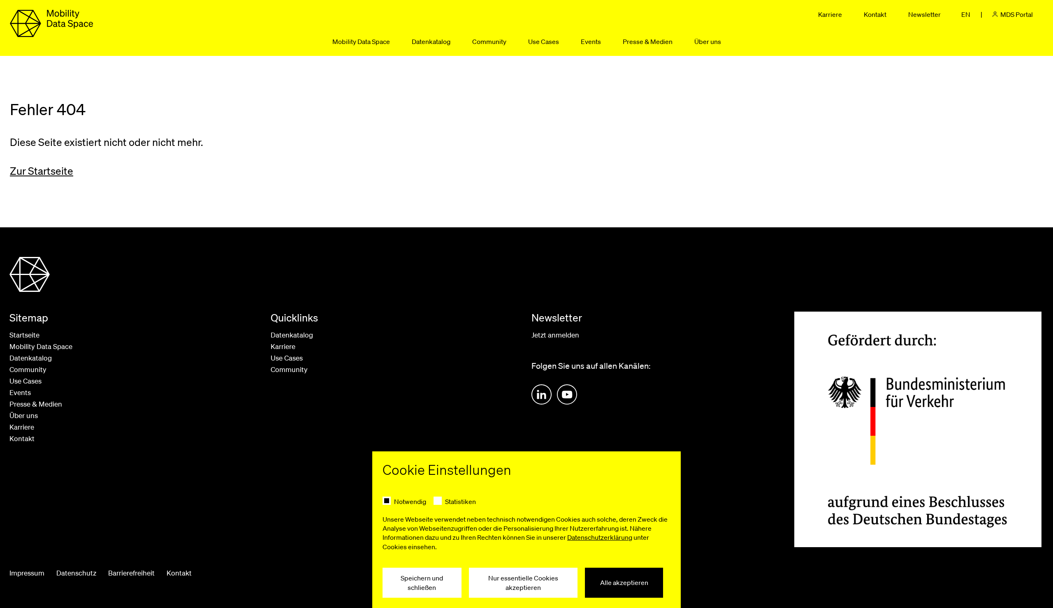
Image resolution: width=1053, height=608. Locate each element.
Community (489, 41)
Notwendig (410, 502)
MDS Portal (1016, 14)
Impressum (26, 573)
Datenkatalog (431, 41)
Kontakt (875, 14)
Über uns (707, 41)
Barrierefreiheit (131, 573)
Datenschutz (76, 573)
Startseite (24, 335)
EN (965, 14)
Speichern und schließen (422, 582)
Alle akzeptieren (624, 582)
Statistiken (460, 502)
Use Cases (543, 41)
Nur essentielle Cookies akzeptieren (523, 582)
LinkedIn (541, 394)
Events (591, 41)
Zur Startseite (41, 171)
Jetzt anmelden (555, 335)
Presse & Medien (648, 41)
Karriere (830, 14)
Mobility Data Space (361, 41)
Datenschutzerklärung (599, 537)
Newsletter (924, 14)
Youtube (567, 394)
